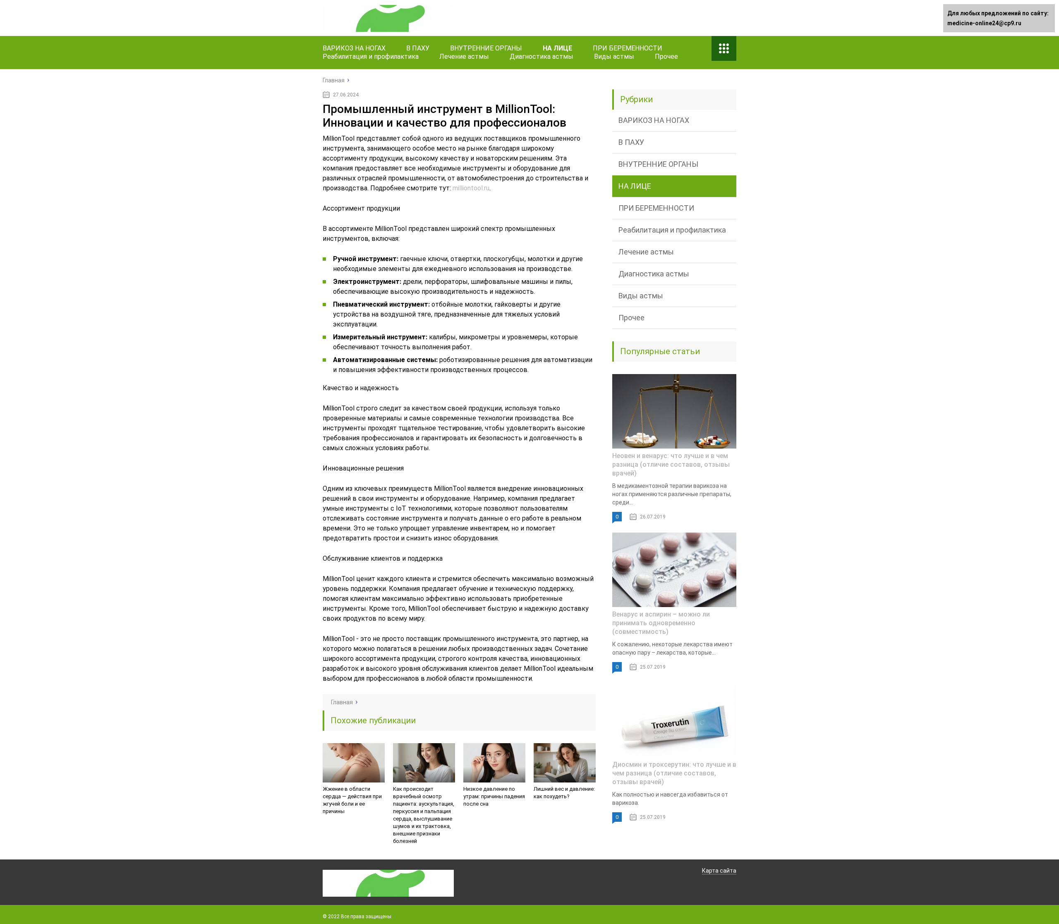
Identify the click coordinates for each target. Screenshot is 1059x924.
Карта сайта (719, 870)
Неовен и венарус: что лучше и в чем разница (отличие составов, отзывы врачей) (671, 464)
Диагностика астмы (541, 56)
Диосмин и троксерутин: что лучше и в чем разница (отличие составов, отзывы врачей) (674, 773)
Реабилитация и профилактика (371, 56)
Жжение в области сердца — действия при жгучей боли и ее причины (352, 800)
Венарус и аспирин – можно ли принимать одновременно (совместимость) (661, 623)
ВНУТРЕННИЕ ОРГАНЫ (486, 48)
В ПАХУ (417, 48)
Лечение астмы (464, 56)
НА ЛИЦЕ (557, 48)
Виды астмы (614, 56)
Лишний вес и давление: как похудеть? (564, 792)
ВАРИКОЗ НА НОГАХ (354, 48)
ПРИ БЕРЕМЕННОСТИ (627, 48)
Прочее (666, 56)
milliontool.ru (471, 188)
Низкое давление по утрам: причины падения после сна (494, 796)
